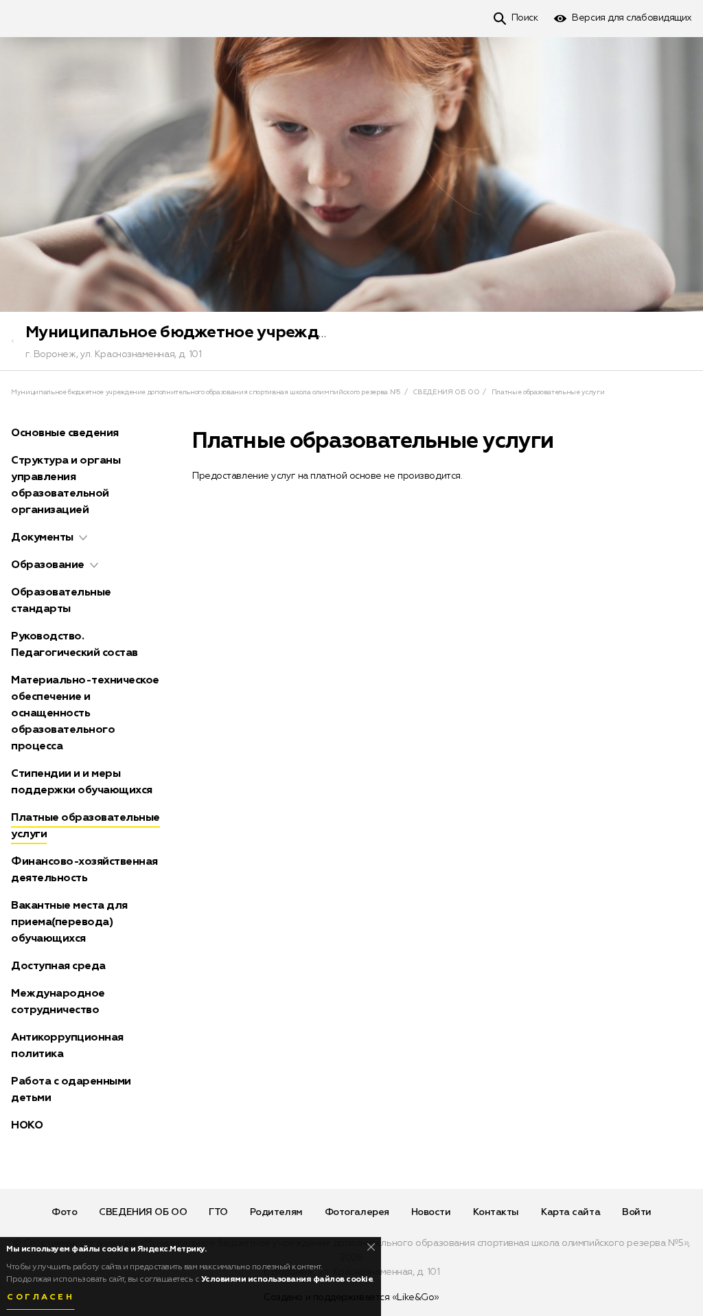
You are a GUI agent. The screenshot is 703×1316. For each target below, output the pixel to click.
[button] (83, 538)
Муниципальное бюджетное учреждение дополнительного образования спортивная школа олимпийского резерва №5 (206, 392)
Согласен (40, 1297)
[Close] (371, 1247)
